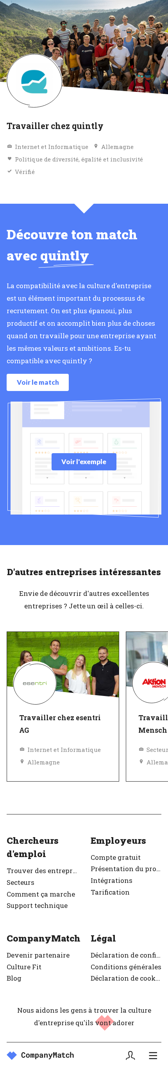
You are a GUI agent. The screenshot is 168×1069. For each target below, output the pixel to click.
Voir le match (38, 382)
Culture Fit (24, 966)
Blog (14, 978)
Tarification (110, 892)
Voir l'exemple (83, 461)
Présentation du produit (126, 868)
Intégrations (111, 880)
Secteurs (20, 882)
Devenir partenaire (38, 955)
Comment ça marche (41, 894)
